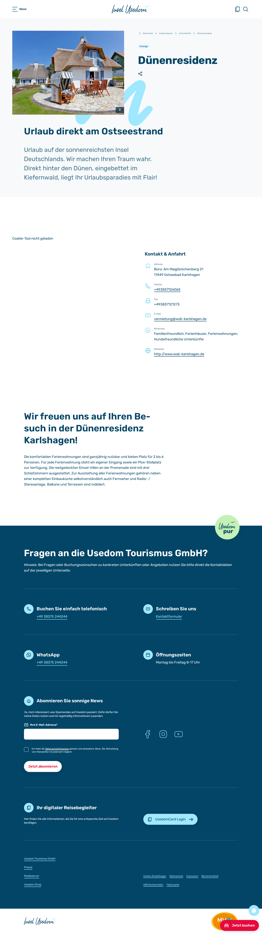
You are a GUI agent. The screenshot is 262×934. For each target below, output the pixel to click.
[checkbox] (26, 749)
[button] (227, 527)
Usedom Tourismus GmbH (39, 858)
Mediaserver (31, 876)
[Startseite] (131, 9)
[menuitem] (71, 858)
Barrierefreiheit (209, 876)
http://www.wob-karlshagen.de (179, 354)
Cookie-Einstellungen (154, 876)
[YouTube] (178, 734)
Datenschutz (176, 876)
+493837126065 (167, 289)
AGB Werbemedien (153, 884)
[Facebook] (147, 734)
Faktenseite (172, 884)
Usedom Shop (32, 884)
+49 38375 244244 (52, 616)
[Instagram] (163, 734)
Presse (28, 867)
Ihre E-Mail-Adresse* (44, 724)
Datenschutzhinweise (57, 748)
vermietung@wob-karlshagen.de (180, 319)
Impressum (192, 876)
